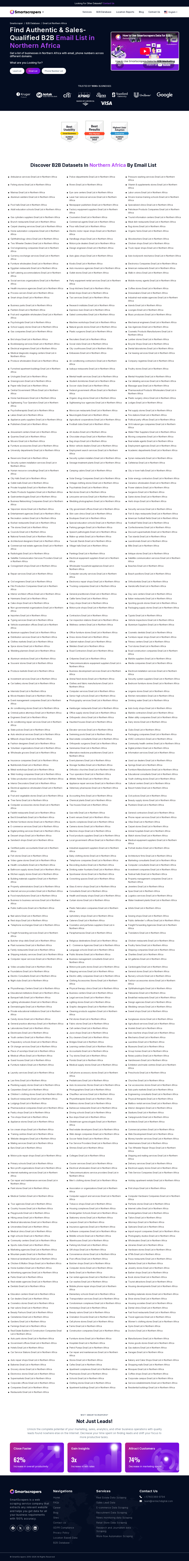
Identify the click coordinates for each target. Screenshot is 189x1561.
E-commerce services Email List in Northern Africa (35, 826)
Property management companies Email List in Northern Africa (150, 880)
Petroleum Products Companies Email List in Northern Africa (153, 211)
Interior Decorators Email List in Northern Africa (33, 783)
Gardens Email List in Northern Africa (28, 1321)
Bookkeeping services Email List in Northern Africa (35, 344)
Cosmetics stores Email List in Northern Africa (32, 1303)
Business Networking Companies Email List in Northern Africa (37, 503)
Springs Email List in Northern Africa (145, 765)
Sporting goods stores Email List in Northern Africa (152, 603)
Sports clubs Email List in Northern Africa (30, 1245)
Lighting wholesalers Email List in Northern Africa (34, 1002)
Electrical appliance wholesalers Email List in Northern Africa (36, 789)
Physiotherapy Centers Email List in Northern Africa (35, 988)
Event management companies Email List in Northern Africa (36, 702)
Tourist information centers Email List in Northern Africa (154, 217)
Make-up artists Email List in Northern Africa (90, 536)
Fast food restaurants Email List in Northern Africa (152, 1312)
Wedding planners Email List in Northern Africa (33, 650)
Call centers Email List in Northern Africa (88, 1028)
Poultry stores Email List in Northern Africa (148, 368)
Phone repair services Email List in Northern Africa (152, 817)
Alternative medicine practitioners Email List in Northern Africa (91, 754)
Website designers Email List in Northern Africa (33, 1138)
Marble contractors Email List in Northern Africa (150, 712)
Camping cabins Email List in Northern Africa (90, 470)
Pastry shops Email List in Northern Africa (30, 1112)
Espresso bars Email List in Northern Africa (89, 310)
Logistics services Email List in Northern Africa (150, 895)
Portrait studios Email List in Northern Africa (148, 848)
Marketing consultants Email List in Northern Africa (152, 860)
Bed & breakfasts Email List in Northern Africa (32, 817)
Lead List (17, 71)
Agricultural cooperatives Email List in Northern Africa (94, 419)
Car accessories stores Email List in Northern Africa (152, 1085)
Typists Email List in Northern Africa (145, 615)
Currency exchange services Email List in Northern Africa (35, 257)
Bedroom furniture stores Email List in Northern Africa (153, 683)
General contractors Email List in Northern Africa (151, 812)
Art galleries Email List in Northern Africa (147, 959)
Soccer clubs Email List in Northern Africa (89, 385)
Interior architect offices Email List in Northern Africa (35, 594)
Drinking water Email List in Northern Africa (148, 700)
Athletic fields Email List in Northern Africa (89, 778)
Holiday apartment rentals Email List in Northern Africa (154, 1180)
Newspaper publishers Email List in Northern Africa (93, 205)
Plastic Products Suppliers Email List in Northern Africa (37, 492)
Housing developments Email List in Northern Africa (152, 1286)
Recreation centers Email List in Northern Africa (33, 518)
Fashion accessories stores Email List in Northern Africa (151, 982)
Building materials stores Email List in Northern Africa (153, 1294)
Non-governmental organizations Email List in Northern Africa (37, 609)
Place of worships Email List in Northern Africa (33, 1051)
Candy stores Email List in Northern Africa (30, 1019)
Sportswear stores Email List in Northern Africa (91, 874)
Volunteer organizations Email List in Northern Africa (36, 748)
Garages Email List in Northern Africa (145, 1352)
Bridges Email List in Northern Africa (86, 1042)
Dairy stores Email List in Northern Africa (147, 722)
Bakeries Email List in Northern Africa (28, 1364)
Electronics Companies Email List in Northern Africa (152, 263)
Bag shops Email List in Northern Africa (87, 441)
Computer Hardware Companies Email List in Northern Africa (154, 1198)
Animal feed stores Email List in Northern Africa (91, 679)
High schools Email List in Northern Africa (30, 1236)
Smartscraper (16, 23)
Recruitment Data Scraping (111, 1512)
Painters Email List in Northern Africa (28, 310)
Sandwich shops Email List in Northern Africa (32, 840)
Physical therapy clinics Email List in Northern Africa (94, 988)
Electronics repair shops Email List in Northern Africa (94, 581)
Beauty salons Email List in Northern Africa (89, 1312)
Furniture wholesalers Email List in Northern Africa (34, 263)
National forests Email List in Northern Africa (32, 536)
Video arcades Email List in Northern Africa (31, 967)
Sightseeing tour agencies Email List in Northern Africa (95, 402)
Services (87, 12)
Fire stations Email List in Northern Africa (147, 415)
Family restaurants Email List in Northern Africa (33, 950)
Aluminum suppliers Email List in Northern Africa (33, 632)
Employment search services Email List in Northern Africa (93, 452)
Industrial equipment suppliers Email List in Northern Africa (94, 849)
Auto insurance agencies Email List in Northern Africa (94, 268)
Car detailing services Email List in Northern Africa (152, 381)
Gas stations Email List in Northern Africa (147, 1347)
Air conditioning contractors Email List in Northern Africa (93, 362)
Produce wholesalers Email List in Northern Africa (34, 361)
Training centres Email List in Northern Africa (32, 1134)
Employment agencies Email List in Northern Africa (152, 445)
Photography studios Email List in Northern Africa (151, 1236)
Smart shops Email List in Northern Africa (30, 297)
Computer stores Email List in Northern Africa (90, 1268)
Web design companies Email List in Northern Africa (94, 1134)
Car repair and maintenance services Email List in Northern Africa (34, 1182)
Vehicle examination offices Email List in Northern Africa (34, 626)
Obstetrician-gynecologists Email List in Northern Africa (92, 1123)
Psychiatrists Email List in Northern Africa (88, 487)
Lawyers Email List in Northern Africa (86, 1222)
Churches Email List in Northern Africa (146, 1080)
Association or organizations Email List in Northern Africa (93, 1190)
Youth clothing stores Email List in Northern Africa (151, 778)
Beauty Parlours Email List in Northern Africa (32, 1312)
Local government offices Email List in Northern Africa (95, 840)
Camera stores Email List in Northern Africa (89, 826)
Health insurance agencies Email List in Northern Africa (37, 288)
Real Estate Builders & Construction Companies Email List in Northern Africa (36, 1332)
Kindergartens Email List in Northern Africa (148, 1213)
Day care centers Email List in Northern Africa (150, 594)
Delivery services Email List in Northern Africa (150, 1163)
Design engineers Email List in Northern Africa (91, 248)
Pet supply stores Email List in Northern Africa (150, 410)
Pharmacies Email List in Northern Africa (88, 1373)
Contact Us (108, 3)
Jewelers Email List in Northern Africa (146, 886)
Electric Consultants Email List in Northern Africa (33, 976)
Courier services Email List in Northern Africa (90, 1163)
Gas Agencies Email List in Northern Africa (148, 327)
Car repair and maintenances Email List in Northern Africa (93, 1354)
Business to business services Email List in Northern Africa (35, 902)
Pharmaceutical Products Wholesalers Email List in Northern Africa (152, 392)
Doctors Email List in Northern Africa (145, 1330)
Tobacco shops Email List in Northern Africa (90, 1204)
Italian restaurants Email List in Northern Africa (150, 598)
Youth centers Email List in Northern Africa (31, 1037)
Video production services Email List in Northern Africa (37, 778)
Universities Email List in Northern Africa (30, 1226)
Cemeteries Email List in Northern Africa (30, 1317)
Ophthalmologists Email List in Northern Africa (150, 988)
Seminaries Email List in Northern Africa (88, 748)
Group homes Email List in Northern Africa (148, 1051)
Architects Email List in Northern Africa (146, 1121)
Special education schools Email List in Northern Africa (95, 523)
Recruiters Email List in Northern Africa (87, 339)
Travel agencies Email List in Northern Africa (149, 1317)
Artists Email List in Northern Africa (144, 908)
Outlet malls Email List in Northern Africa (29, 483)
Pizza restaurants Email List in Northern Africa (150, 1259)
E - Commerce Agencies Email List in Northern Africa (94, 945)
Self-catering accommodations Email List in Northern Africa (36, 274)
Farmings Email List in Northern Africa (28, 1326)
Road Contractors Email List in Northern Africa (91, 650)
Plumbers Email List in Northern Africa (146, 805)
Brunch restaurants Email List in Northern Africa (33, 222)
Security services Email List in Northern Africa (150, 509)
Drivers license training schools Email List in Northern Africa (153, 198)
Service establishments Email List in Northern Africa (152, 1383)
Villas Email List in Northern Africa (144, 822)
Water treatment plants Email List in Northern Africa (152, 900)
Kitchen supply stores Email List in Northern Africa (34, 874)
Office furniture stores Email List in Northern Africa (93, 632)
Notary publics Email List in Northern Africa (148, 1055)
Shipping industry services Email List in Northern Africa (37, 954)
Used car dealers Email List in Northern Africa (150, 760)
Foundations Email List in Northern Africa (30, 971)
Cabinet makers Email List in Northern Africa (90, 641)
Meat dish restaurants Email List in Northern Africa (152, 222)
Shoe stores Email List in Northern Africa (147, 1298)
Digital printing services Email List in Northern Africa (35, 831)
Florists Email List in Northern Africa (86, 1060)
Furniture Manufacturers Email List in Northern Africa (153, 769)
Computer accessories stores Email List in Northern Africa (35, 806)
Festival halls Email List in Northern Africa (147, 874)
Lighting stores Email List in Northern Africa (89, 1002)
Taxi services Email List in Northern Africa (89, 297)
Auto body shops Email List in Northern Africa (150, 708)
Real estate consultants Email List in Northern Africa (94, 739)
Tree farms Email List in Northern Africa (29, 800)
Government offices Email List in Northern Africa (34, 1343)
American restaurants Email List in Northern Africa (151, 268)
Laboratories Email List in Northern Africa (30, 1028)
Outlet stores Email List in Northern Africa (89, 272)
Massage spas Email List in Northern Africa (148, 385)
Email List (33, 71)
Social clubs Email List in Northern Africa (88, 344)
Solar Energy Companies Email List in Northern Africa (94, 478)
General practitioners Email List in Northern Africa (93, 594)
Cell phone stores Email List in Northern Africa (91, 1321)
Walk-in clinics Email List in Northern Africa (148, 272)
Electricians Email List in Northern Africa (29, 1033)
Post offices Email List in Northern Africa (88, 1259)
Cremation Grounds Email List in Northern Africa (92, 1317)
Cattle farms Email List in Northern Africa (88, 598)
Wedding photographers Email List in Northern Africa (94, 501)
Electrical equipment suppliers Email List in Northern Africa (94, 560)
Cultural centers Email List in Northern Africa (149, 783)
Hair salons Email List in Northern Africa (29, 1308)
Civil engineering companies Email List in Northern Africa (35, 249)
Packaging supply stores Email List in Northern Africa (153, 607)
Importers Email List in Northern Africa (29, 615)
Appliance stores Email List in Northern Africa (32, 1121)
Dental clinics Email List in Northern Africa (148, 1308)
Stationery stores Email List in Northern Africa (91, 1217)
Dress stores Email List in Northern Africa (88, 637)
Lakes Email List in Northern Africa (27, 415)
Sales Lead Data (105, 1502)
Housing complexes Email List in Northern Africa (92, 1208)
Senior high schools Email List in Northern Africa (92, 696)
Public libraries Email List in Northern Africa (89, 954)
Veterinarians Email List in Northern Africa (148, 1143)
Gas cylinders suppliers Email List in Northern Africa (35, 217)
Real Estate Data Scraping (111, 1497)
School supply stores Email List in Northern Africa (34, 327)
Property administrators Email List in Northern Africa (35, 886)
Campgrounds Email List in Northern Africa (148, 1117)
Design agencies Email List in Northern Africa (149, 1002)
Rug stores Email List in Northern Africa (146, 226)
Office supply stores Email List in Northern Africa (92, 712)
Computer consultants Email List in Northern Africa (152, 865)
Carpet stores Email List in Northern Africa (148, 826)
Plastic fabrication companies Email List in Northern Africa (93, 910)
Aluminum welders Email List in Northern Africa (33, 197)
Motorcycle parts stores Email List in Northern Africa (94, 967)
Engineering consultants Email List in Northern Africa (153, 1094)
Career (57, 1507)
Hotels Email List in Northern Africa (27, 1347)
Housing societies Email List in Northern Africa (150, 1303)
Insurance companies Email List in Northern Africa (34, 760)
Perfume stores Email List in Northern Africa (149, 1204)
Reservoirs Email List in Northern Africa (29, 458)
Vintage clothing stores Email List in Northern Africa (94, 483)
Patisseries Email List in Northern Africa (146, 993)
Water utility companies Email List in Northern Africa (152, 717)
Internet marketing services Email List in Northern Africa (34, 1174)
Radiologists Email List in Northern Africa (30, 553)
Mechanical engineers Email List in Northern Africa (152, 322)
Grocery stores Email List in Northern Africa (31, 1369)
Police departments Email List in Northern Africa (92, 177)
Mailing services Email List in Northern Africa (32, 1143)
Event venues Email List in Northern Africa (89, 817)
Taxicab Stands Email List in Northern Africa (90, 541)
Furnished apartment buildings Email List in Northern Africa (35, 370)
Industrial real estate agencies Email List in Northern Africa (153, 299)
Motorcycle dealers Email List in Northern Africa (92, 243)
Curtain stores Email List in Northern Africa (89, 900)
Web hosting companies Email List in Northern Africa (36, 774)
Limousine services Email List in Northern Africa (92, 496)
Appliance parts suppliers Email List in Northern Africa (36, 419)
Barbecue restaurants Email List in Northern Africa (93, 1108)
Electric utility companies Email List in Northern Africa (94, 976)
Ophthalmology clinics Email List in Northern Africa (35, 239)
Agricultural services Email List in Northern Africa (151, 1023)
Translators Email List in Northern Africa (147, 933)
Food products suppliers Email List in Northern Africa (94, 835)
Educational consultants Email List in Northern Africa (153, 774)
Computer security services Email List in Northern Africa (93, 575)
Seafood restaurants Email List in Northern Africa (34, 1098)
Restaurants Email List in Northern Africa (30, 1392)
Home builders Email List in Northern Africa (31, 1268)
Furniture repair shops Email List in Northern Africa (152, 637)
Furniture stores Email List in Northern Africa (90, 1338)
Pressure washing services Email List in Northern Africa (151, 178)
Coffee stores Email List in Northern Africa (148, 288)
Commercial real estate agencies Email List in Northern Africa (37, 547)
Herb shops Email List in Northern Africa (147, 501)
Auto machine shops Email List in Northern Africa (151, 1033)
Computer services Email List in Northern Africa (92, 691)
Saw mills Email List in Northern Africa (87, 812)
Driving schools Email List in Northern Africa (90, 1112)
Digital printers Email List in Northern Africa (148, 748)
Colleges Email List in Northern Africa (87, 1155)
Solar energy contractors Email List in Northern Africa (153, 478)
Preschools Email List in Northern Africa (147, 1072)
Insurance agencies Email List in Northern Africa (92, 1226)
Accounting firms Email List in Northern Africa (90, 795)
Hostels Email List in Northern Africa (145, 1028)
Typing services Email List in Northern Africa (32, 620)
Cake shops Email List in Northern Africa (30, 603)
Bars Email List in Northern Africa (26, 1148)
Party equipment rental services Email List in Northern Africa (95, 282)
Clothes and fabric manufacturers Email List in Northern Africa (91, 685)
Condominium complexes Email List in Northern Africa (95, 1303)
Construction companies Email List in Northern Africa (94, 1330)
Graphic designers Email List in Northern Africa (91, 1006)
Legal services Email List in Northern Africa (89, 997)
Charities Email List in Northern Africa (145, 954)
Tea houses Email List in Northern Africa (88, 805)
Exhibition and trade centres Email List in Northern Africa (152, 1066)
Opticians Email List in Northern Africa (146, 1226)
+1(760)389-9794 (154, 1496)
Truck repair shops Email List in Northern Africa (150, 248)
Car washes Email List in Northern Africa (88, 1281)
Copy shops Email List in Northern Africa (88, 603)
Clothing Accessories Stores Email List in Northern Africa (93, 982)
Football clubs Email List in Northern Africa (89, 424)
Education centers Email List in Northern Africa (33, 1294)
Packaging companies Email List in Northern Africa (152, 734)
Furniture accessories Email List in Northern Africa (34, 445)
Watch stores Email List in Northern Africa (148, 835)
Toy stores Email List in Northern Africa (88, 1055)
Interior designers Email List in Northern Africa (150, 1108)
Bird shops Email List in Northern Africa (29, 339)
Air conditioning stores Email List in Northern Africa (35, 708)
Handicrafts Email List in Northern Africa (147, 586)
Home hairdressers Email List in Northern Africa (33, 398)
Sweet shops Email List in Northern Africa (148, 1011)
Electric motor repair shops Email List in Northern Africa (92, 232)
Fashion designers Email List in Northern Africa (33, 743)
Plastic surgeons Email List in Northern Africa (90, 331)
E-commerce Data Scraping (112, 1507)
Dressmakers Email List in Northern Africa (148, 293)
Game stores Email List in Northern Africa (147, 496)
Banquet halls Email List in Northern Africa (30, 997)
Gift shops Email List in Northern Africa (87, 1249)
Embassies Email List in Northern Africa (87, 353)
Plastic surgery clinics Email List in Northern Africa (152, 398)
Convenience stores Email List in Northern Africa (92, 1254)
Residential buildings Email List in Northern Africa (151, 1387)
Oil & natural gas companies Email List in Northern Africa (152, 426)
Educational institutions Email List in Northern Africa (35, 993)
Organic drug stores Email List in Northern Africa (92, 398)
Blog (141, 12)
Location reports (125, 12)
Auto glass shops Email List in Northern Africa (91, 255)
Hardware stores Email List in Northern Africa (149, 1249)
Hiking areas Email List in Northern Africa (30, 1217)
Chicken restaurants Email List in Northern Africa (151, 940)
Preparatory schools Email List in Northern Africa (34, 1042)
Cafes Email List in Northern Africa (85, 1364)
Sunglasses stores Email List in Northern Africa (150, 1019)
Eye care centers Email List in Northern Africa (91, 192)
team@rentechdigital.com (158, 1501)
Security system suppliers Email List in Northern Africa (154, 679)
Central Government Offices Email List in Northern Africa (34, 392)
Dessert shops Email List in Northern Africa (31, 835)
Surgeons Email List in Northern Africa (146, 492)
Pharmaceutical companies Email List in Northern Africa (37, 1108)
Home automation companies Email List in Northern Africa (35, 232)
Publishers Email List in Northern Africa (29, 424)
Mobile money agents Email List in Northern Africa (152, 280)
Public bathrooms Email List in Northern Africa (32, 908)
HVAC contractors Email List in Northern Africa (150, 739)
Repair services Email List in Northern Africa (32, 573)
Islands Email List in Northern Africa (145, 305)
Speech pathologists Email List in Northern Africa (92, 532)
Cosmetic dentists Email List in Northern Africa (150, 632)
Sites (56, 1517)
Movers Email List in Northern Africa (28, 441)
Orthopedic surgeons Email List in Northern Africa (93, 743)
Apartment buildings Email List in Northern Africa (92, 1387)
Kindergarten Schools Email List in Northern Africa (93, 1213)
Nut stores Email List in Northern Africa (87, 492)
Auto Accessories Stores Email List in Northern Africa (94, 1085)
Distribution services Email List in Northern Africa (34, 637)
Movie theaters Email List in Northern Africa (31, 696)
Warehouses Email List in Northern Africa (88, 1240)
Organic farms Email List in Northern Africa (148, 231)
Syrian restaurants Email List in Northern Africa (150, 458)
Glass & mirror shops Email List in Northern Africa (92, 886)
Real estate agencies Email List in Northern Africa (34, 1281)
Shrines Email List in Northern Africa (86, 1148)
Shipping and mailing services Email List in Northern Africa (153, 1157)
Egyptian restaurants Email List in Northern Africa (34, 268)
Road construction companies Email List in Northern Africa (153, 652)
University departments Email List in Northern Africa (35, 450)
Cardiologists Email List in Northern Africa (148, 967)
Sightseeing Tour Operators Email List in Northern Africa (34, 404)
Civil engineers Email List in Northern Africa (31, 581)
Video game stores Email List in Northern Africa (33, 860)
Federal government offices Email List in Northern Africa (93, 392)
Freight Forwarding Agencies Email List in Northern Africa (152, 927)
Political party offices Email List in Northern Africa (151, 419)
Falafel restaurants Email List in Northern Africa (33, 812)
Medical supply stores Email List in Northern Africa (93, 1065)
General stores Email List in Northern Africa (148, 971)
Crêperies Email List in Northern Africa (87, 658)
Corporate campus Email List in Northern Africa (150, 1378)
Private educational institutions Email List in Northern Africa (36, 1013)
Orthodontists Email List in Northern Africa (148, 581)
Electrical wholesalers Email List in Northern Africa (93, 1168)
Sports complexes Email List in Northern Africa (91, 822)
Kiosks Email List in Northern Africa (85, 263)
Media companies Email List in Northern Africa (150, 663)
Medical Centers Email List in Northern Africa (32, 1196)
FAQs (56, 1502)
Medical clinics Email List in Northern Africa (31, 1231)
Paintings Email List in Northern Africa (87, 553)
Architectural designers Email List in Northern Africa (35, 541)
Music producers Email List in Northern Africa (149, 314)
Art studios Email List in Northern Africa (87, 432)
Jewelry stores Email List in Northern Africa (148, 1268)
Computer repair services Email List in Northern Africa (36, 959)
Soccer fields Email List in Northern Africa (89, 1138)
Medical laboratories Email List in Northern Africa (34, 1222)
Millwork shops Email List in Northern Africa (31, 739)
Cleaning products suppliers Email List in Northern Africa (93, 1013)
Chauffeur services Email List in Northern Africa (92, 1094)
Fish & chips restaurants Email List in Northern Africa (153, 513)
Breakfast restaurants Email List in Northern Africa (152, 997)
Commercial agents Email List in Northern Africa (92, 222)
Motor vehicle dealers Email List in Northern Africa (93, 445)
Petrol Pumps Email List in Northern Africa (89, 1347)
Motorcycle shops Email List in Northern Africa (91, 607)
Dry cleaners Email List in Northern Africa (89, 1037)
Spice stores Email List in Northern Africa (30, 646)
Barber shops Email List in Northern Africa (148, 1272)
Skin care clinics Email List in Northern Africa (90, 513)
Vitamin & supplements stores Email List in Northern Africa (152, 186)
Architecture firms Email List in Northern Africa (150, 856)
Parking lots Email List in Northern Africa (88, 1245)
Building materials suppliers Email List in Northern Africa (34, 880)
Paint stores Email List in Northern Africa (30, 1188)
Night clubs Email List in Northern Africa (29, 980)
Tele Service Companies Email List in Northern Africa (153, 1172)
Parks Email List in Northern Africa (27, 1277)
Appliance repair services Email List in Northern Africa (95, 783)
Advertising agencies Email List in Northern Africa (34, 1272)
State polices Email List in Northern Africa (30, 729)
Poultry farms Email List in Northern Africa (148, 945)
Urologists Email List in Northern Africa (29, 376)
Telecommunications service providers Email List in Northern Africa (94, 1174)
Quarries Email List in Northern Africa (28, 436)
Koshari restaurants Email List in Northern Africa (33, 523)
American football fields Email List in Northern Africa (153, 518)
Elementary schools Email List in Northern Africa (92, 1294)
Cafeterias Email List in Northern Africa (146, 462)
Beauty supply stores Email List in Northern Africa (151, 800)
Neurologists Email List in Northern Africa (88, 415)
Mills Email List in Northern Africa (143, 545)
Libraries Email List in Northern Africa (145, 1245)
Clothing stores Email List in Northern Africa (90, 1383)
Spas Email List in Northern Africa (144, 891)
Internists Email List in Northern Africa (28, 691)
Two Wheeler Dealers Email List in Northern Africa (35, 243)
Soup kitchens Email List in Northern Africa (89, 288)
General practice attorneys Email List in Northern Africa (37, 1023)
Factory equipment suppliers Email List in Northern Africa (93, 211)
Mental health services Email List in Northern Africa (93, 376)
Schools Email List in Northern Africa (86, 1378)
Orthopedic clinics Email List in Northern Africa (91, 717)
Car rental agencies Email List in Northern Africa (92, 1277)
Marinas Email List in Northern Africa (28, 192)
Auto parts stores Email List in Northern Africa (32, 1338)
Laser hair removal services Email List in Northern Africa (93, 198)
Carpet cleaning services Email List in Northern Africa (36, 226)
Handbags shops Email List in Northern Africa (91, 239)
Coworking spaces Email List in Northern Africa (91, 878)
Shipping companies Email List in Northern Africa (151, 950)
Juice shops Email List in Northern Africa (88, 1033)
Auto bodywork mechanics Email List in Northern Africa (154, 255)
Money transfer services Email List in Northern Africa (153, 1138)
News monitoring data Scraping (114, 1517)
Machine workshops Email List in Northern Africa (92, 322)
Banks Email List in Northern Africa (85, 1272)
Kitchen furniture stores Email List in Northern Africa (35, 822)
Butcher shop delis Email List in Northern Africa (33, 940)
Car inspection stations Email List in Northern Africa (93, 620)
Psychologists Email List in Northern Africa (31, 322)
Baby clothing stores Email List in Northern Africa (92, 856)
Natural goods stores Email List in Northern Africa (93, 327)
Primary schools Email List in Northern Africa (32, 1163)
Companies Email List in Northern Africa (29, 1387)
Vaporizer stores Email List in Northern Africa (32, 509)
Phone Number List (54, 71)
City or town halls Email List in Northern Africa (149, 470)
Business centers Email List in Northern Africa (91, 993)
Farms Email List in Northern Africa (85, 1326)
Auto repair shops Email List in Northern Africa (33, 1360)
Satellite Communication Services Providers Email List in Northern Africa (36, 560)
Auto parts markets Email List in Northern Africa (150, 1089)
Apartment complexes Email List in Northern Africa (93, 1369)
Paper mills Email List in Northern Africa (29, 385)
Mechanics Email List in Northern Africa (146, 1037)
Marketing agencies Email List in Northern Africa (34, 1249)
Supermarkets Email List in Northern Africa (31, 1378)
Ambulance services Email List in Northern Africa (34, 177)
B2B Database (103, 12)
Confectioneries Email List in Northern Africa (149, 527)
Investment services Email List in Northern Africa (34, 679)
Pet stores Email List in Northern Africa (87, 1019)
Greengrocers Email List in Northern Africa (31, 381)
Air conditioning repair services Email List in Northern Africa (36, 723)
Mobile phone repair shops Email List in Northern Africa (92, 1288)
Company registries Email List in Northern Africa (151, 361)
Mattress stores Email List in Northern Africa (90, 1103)
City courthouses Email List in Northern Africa (91, 348)
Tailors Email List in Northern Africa (144, 1217)
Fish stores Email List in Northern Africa (29, 856)
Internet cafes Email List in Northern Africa (148, 1208)
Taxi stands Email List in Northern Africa (147, 536)
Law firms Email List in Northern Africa (28, 1080)
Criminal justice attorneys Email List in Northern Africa (36, 712)
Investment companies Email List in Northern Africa (152, 869)
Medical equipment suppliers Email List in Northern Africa (152, 842)
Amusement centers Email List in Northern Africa (34, 432)
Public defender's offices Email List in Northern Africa (154, 920)
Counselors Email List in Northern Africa (88, 217)
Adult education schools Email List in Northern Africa (36, 209)
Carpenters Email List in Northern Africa (29, 1089)
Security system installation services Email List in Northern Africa (34, 464)
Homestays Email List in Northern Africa (88, 1308)
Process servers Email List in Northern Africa (32, 293)
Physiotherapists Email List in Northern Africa (90, 1098)
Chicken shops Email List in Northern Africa (148, 243)
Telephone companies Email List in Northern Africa (93, 860)
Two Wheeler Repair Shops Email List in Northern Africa (152, 1149)
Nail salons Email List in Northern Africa (29, 916)
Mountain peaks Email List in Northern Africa (32, 1254)
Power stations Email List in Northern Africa (148, 487)
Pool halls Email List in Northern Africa (29, 205)
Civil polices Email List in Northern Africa (147, 795)
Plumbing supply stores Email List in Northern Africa (35, 1085)
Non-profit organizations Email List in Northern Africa (36, 1168)
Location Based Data (65, 1537)
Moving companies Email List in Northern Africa (150, 436)
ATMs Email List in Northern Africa (144, 1254)
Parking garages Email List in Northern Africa (90, 527)
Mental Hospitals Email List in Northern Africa (149, 376)
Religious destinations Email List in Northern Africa (93, 940)
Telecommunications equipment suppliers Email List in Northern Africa (95, 665)
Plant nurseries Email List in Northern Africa (31, 945)
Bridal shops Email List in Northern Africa (88, 293)
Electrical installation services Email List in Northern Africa (152, 672)
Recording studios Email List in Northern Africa (91, 865)
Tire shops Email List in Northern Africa (29, 1117)
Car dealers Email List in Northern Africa (30, 1298)
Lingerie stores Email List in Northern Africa (148, 691)
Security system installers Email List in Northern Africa (94, 458)
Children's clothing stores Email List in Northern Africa (36, 1094)
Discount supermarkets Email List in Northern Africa (152, 532)
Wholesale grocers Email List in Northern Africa (33, 752)
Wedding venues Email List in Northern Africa (150, 1006)
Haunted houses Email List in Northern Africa (90, 722)
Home (56, 1497)
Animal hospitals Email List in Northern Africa (149, 831)
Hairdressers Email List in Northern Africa (147, 1060)
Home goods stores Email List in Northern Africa (151, 1343)
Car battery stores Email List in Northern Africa (33, 683)
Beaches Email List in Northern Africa (145, 566)
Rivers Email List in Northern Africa (85, 184)
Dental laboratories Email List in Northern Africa (150, 348)
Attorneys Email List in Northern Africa (146, 1222)
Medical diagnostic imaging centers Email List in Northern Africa (33, 355)
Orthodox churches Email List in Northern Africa (92, 769)
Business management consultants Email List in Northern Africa (91, 960)
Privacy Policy (61, 1532)
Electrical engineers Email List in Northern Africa (34, 348)
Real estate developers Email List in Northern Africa (94, 1129)
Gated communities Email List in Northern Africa (92, 314)
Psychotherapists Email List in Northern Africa (32, 410)
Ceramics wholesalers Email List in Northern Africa (152, 483)
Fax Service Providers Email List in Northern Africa (93, 1143)
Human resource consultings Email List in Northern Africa (35, 472)
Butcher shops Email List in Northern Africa (89, 1263)
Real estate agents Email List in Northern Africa (150, 441)
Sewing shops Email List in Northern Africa (148, 916)
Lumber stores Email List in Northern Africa (148, 339)
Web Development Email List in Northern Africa (150, 1134)
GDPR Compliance (63, 1527)
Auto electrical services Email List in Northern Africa (35, 734)
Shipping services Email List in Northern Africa (91, 971)
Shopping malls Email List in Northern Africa (149, 1364)
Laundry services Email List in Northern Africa (32, 1072)
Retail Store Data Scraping (111, 1522)
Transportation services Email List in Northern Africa (94, 1298)
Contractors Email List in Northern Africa (88, 615)
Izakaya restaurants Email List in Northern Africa (92, 368)
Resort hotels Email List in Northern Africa (148, 788)
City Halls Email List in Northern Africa (28, 478)
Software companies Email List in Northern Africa (92, 1231)
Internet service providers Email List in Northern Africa (37, 891)
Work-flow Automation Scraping (114, 1536)
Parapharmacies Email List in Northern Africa (90, 933)
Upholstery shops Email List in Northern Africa (91, 916)
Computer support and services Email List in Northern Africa (95, 1198)
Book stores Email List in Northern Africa (147, 1277)
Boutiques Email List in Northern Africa (87, 518)
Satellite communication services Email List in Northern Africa (154, 560)
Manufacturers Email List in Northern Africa (148, 1338)
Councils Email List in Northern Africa (28, 532)
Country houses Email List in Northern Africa (32, 1208)
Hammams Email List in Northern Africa (29, 598)
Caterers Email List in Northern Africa (87, 920)
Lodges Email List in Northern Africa (145, 402)
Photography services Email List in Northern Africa (93, 700)
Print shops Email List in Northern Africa (147, 1188)
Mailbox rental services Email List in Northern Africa (152, 1103)
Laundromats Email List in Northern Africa (147, 541)
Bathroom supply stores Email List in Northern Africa (35, 869)
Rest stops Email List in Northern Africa (29, 920)
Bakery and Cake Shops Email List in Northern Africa (153, 1360)
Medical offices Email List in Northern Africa (31, 1055)
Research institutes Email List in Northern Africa (91, 305)
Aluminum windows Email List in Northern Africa (33, 658)
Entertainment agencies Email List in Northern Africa (35, 513)
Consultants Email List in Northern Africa (88, 891)
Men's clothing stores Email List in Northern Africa (93, 1180)
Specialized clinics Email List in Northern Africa (150, 205)
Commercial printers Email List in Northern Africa (151, 1129)
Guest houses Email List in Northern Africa (31, 1060)
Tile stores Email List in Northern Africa (29, 527)
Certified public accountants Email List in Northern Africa (34, 849)
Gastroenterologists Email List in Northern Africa (33, 496)
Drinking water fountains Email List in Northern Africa (94, 869)
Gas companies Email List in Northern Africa (31, 331)
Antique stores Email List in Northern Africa (148, 553)
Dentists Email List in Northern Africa (28, 1286)
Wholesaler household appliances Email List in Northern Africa (91, 567)
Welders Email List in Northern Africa (86, 646)
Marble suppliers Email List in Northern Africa (149, 658)
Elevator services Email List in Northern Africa (91, 729)
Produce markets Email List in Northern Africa (32, 671)
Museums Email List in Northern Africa (146, 1046)
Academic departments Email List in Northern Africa (152, 450)
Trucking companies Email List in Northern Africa (92, 586)
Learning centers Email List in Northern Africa (91, 1046)
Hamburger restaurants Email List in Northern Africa (93, 708)
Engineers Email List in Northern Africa (29, 717)
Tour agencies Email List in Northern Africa (31, 1204)
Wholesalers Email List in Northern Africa (147, 1240)
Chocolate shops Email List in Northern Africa (91, 436)
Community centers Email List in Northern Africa (33, 1240)
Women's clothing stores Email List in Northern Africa (153, 1321)
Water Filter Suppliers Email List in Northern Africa (152, 432)
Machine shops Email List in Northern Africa (90, 831)
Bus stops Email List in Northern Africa (87, 1117)
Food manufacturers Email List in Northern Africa (34, 895)
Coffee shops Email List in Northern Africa (148, 1373)
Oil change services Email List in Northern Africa (34, 1046)
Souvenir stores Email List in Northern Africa (32, 663)
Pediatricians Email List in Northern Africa (89, 1080)
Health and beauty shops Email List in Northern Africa (94, 895)
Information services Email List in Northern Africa (151, 752)
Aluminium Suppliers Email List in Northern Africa (151, 624)
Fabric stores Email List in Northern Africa (89, 1023)
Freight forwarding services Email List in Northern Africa (34, 934)
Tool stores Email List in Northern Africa (147, 646)
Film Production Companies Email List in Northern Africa (34, 588)
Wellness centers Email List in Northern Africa (91, 624)
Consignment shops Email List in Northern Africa (34, 566)
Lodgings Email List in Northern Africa (28, 1103)
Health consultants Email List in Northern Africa (33, 865)
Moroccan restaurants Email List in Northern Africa (93, 410)
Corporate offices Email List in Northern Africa (33, 1383)
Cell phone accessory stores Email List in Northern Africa (93, 1074)
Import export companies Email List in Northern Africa (153, 1231)
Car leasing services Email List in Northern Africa (151, 353)
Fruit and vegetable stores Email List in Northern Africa (37, 795)
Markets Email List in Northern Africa (145, 1263)
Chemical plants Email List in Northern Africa (90, 800)
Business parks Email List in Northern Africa (31, 305)
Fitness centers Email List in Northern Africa (149, 641)
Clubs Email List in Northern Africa (144, 729)
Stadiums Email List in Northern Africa (146, 1112)
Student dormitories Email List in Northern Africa (92, 381)
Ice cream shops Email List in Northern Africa (32, 1129)
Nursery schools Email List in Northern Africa (149, 976)
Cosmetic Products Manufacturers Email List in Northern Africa (150, 333)
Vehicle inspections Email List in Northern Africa (151, 620)
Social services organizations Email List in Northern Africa (35, 282)
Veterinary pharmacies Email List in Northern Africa (93, 788)
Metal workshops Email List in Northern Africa (32, 769)
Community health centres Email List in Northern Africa (154, 743)
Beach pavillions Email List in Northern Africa (149, 573)
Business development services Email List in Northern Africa (95, 672)
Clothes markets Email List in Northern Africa (32, 641)
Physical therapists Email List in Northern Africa (150, 1098)
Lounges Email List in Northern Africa (145, 310)
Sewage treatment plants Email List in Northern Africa (94, 462)
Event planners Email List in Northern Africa (90, 760)
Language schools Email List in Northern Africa (91, 950)
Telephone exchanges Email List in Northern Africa (35, 925)
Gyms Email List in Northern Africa (144, 1326)
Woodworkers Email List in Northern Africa (148, 239)
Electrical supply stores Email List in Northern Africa (152, 1168)
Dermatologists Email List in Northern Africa (31, 1006)
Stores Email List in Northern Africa (85, 1360)
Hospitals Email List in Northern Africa (87, 1343)
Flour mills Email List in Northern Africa (87, 226)
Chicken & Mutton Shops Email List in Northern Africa (36, 1263)
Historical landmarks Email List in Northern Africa (34, 1259)
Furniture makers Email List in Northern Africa (32, 1065)
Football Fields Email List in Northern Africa (148, 523)
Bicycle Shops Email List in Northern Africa (148, 344)
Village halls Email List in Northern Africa (88, 545)
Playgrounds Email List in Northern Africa (30, 1213)
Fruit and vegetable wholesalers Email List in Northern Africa (36, 316)
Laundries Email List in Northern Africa (146, 1042)
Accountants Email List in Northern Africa (88, 1051)
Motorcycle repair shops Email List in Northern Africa (36, 1155)
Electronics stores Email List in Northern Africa (33, 1373)
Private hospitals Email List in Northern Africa (32, 487)
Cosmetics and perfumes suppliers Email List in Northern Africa (91, 927)
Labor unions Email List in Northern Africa (147, 192)
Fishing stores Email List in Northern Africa (31, 184)
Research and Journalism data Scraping (113, 1529)
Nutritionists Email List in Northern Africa (29, 765)
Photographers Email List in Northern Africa (90, 1089)
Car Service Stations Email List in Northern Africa (34, 1352)
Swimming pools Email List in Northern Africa (90, 734)
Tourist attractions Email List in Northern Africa (150, 1281)
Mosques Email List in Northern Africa (146, 1369)
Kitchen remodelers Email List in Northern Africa (151, 696)
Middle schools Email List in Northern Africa (90, 1236)
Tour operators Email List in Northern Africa (90, 774)
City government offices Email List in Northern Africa (94, 509)
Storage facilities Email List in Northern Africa (90, 765)
